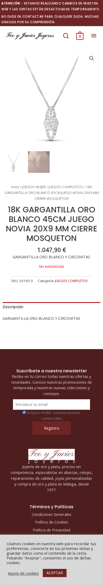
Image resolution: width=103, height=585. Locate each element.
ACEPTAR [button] (54, 572)
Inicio (15, 186)
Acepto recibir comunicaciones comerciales (54, 415)
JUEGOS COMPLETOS (66, 186)
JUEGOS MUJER (34, 186)
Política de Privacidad (51, 529)
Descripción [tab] (13, 306)
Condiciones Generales (51, 514)
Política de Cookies (51, 522)
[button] (66, 35)
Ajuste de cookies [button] (23, 573)
